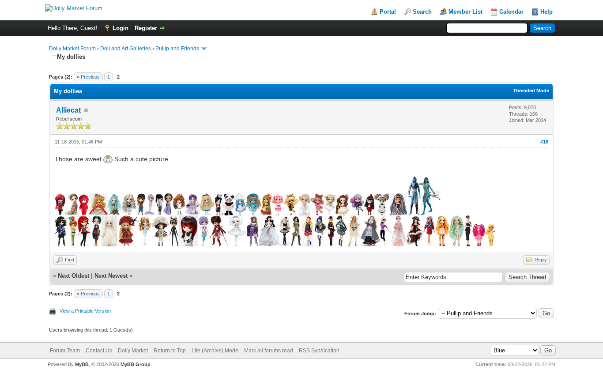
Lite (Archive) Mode (215, 351)
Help (546, 11)
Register (146, 28)
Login (120, 28)
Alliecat (68, 110)
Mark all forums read (268, 351)
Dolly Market (133, 351)
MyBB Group (136, 364)
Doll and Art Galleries (125, 48)
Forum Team (65, 351)
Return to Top (170, 351)
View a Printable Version (85, 311)
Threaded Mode (531, 90)
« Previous (88, 76)
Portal (388, 11)
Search (422, 11)
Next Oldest (73, 275)
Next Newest (111, 275)
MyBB (82, 364)
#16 (544, 141)
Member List (465, 11)
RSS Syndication (319, 351)
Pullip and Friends (177, 48)
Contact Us (99, 351)
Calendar (511, 11)
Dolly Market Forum (72, 48)
